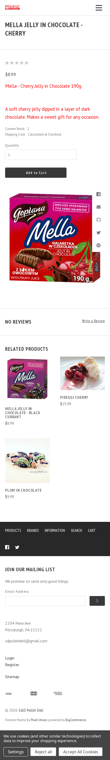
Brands (33, 530)
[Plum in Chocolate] (27, 460)
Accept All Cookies (80, 752)
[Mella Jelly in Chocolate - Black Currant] (27, 379)
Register (12, 664)
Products (13, 530)
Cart (92, 530)
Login (9, 657)
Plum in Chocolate (23, 490)
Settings (16, 752)
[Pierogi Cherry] (82, 373)
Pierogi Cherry (74, 397)
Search (76, 530)
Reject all (43, 752)
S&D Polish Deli (30, 710)
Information (55, 530)
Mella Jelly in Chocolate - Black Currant (22, 412)
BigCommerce (76, 720)
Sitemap (12, 676)
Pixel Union (39, 720)
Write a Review (93, 321)
